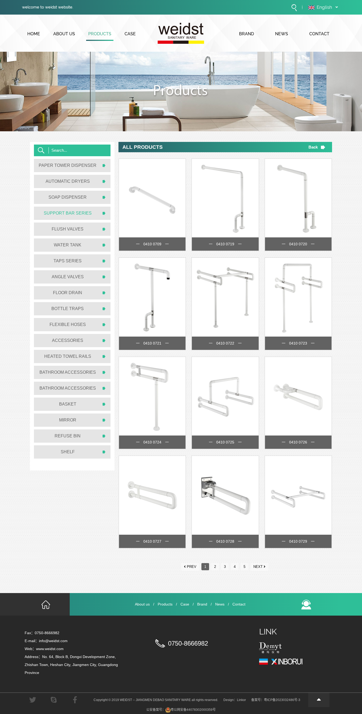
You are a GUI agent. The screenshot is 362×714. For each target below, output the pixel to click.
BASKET (67, 404)
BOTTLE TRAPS (67, 308)
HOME (33, 33)
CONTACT (319, 33)
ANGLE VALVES (68, 277)
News (219, 604)
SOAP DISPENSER (67, 197)
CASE (130, 33)
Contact (238, 604)
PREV (191, 567)
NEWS (281, 33)
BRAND (246, 33)
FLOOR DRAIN (67, 292)
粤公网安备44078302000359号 (193, 710)
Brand (202, 604)
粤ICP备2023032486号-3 (282, 700)
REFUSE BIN (68, 436)
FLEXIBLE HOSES (68, 324)
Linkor (241, 700)
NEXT (258, 567)
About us (142, 604)
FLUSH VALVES (67, 229)
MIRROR (67, 420)
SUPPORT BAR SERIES (68, 213)
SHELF (68, 452)
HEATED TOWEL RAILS (67, 356)
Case (184, 604)
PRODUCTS (99, 33)
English (324, 7)
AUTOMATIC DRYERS (68, 181)
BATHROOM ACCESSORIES (67, 372)
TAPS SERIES (68, 261)
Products (165, 604)
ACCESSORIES (67, 340)
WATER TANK (67, 245)
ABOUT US (64, 33)
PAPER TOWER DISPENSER (67, 165)
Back (313, 147)
